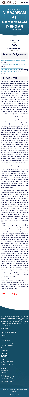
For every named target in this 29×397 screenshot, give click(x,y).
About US (3, 335)
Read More (4, 328)
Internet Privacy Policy (7, 343)
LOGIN (26, 2)
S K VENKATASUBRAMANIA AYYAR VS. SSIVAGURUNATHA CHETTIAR (12, 69)
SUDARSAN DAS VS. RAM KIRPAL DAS (11, 72)
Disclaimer (4, 347)
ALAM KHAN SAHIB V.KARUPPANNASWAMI (13, 60)
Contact (3, 338)
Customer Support (6, 340)
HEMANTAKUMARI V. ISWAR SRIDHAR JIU (13, 64)
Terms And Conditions (7, 345)
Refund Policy (4, 350)
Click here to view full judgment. (11, 294)
